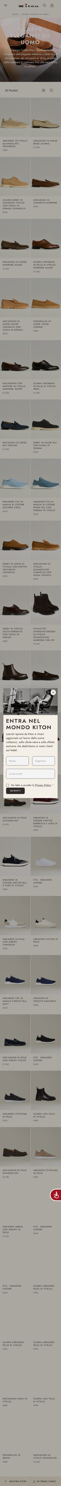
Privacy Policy (43, 785)
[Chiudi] (53, 692)
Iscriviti (15, 790)
